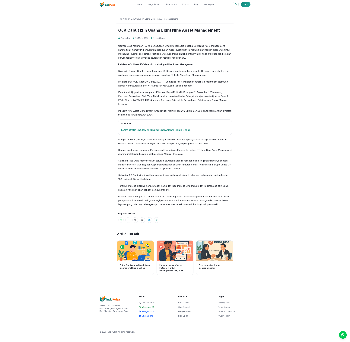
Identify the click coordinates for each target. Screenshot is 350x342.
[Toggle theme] (236, 4)
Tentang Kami (224, 302)
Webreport (209, 4)
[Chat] (343, 335)
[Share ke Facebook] (128, 220)
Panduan (170, 4)
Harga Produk (154, 4)
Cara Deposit (184, 307)
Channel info (147, 316)
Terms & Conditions (226, 311)
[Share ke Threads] (142, 220)
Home (139, 4)
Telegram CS (148, 311)
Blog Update (184, 316)
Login (245, 4)
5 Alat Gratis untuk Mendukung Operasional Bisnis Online (155, 130)
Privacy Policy (224, 316)
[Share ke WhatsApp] (121, 220)
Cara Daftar (183, 302)
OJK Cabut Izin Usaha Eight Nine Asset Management (165, 64)
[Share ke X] (135, 220)
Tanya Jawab (224, 307)
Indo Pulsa (112, 332)
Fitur (184, 4)
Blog (196, 4)
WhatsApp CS (148, 307)
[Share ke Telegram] (149, 220)
